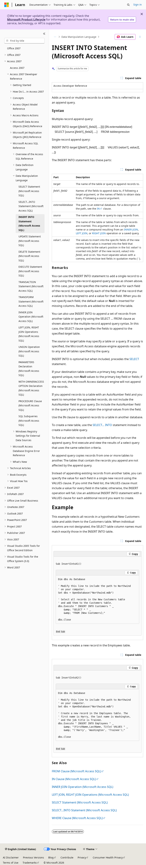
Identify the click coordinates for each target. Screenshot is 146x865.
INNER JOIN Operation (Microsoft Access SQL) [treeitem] (31, 317)
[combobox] (24, 41)
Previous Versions (33, 857)
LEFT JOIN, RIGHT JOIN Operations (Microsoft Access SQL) (90, 795)
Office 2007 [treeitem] (13, 48)
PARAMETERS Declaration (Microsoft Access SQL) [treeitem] (29, 368)
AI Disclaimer (11, 857)
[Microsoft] (6, 4)
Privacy (82, 857)
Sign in (137, 4)
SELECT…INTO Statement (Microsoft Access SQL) (84, 810)
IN (98, 208)
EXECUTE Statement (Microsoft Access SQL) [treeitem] (30, 271)
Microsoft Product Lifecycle (26, 19)
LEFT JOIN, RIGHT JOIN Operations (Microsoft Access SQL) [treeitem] (29, 334)
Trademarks (30, 862)
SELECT (134, 359)
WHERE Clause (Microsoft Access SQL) (77, 818)
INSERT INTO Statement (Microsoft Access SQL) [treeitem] (29, 223)
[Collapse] (44, 34)
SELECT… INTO (102, 425)
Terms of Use (10, 862)
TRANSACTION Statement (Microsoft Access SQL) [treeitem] (31, 286)
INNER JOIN (131, 229)
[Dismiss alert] (142, 14)
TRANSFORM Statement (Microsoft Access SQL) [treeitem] (31, 301)
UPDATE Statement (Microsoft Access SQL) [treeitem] (30, 241)
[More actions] (140, 37)
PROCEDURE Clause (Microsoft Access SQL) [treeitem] (30, 405)
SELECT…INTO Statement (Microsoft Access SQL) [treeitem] (31, 206)
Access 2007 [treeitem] (17, 67)
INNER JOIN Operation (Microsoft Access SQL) (82, 787)
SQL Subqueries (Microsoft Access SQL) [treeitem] (29, 421)
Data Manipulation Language (78, 36)
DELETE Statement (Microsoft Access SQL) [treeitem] (29, 256)
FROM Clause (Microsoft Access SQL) (76, 771)
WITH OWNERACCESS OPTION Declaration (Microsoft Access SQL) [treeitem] (31, 388)
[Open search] (128, 5)
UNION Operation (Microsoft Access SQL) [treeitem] (29, 351)
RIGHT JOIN (99, 233)
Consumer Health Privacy (108, 857)
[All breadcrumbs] (55, 37)
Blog (51, 857)
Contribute (67, 857)
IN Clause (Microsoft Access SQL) (74, 779)
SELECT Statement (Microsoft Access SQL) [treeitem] (29, 191)
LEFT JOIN (81, 233)
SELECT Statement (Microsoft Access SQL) (80, 802)
